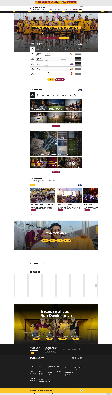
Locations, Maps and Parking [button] (78, 364)
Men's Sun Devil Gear (51, 369)
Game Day (40, 377)
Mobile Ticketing (32, 378)
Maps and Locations (33, 390)
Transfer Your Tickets (33, 373)
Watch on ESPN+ (63, 59)
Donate (58, 366)
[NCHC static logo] (80, 349)
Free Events (67, 367)
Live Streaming (41, 379)
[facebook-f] (34, 272)
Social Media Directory (42, 384)
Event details (79, 54)
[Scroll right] (111, 12)
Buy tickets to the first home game (51, 37)
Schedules (40, 366)
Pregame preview (64, 37)
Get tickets (36, 338)
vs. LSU (47, 63)
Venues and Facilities (77, 367)
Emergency (54, 393)
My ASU (51, 390)
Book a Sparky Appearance (67, 375)
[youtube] (39, 272)
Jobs (38, 390)
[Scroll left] (109, 12)
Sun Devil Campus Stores (54, 236)
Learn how (75, 338)
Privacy (45, 393)
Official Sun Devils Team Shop (51, 367)
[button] (32, 49)
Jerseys (49, 374)
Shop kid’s (52, 240)
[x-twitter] (36, 272)
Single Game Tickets (33, 369)
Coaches (40, 371)
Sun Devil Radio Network (43, 381)
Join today (49, 338)
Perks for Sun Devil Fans (69, 372)
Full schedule (51, 79)
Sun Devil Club (59, 371)
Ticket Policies (32, 371)
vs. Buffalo (47, 58)
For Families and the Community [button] (69, 364)
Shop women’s (45, 240)
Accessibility (41, 393)
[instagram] (31, 272)
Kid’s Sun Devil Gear (51, 372)
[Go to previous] (31, 215)
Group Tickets (32, 366)
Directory (41, 390)
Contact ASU (46, 390)
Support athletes (62, 338)
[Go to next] (33, 215)
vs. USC (47, 72)
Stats (39, 369)
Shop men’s (60, 240)
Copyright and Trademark (34, 393)
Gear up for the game (59, 79)
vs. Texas (47, 53)
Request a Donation (68, 377)
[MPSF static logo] (74, 349)
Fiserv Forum (37, 55)
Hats (48, 377)
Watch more (55, 171)
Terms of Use (49, 393)
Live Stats (62, 67)
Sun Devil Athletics (38, 7)
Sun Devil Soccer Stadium (39, 60)
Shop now (68, 240)
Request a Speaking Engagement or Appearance (68, 380)
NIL (57, 369)
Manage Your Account (33, 376)
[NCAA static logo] (69, 349)
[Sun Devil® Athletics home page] (33, 10)
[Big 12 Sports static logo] (63, 349)
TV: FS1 (62, 54)
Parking (75, 369)
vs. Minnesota (48, 67)
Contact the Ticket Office (33, 380)
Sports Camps (67, 369)
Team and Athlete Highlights (41, 374)
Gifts (48, 379)
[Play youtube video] (56, 144)
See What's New (50, 381)
